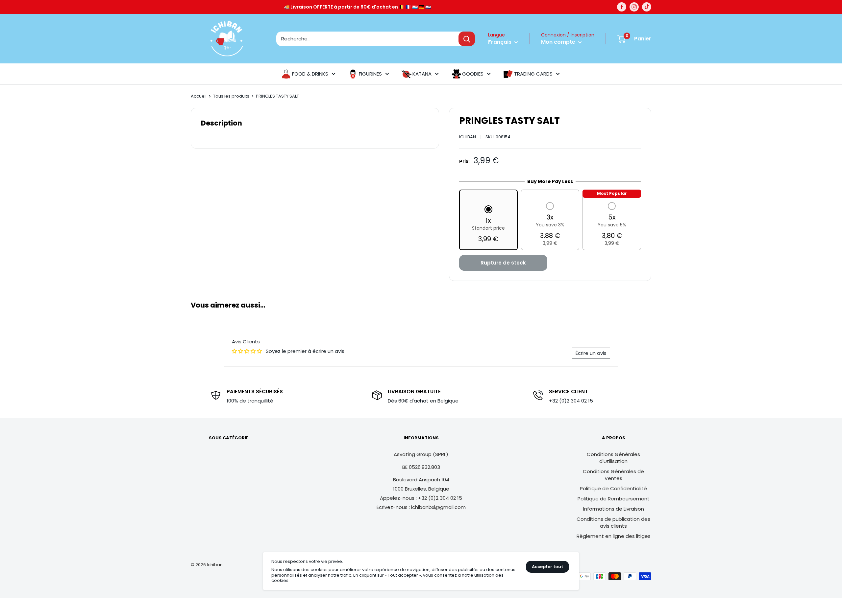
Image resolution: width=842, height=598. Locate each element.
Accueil (199, 96)
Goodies (472, 73)
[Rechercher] (466, 39)
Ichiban (467, 137)
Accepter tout (547, 567)
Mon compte (559, 42)
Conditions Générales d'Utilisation (613, 458)
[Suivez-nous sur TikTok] (646, 7)
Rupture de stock (503, 262)
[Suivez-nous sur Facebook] (621, 7)
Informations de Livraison (613, 508)
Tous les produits (231, 96)
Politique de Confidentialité (613, 488)
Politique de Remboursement (614, 498)
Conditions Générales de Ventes (613, 475)
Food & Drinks (310, 73)
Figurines (370, 73)
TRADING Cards (533, 73)
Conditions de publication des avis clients (613, 522)
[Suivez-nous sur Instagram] (634, 7)
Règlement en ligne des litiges (614, 536)
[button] (488, 224)
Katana (422, 73)
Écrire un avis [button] (591, 353)
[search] (367, 39)
